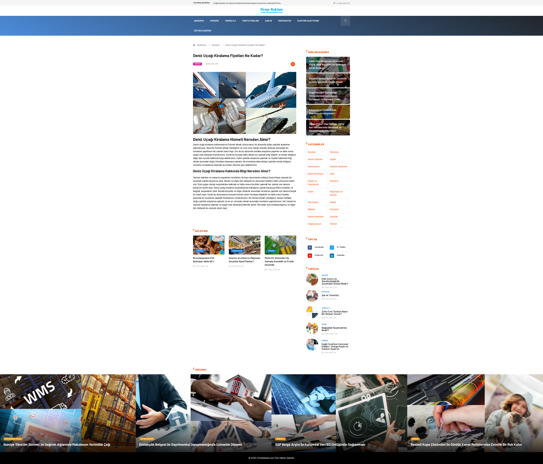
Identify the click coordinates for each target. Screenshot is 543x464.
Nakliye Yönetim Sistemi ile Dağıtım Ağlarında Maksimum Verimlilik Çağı (57, 444)
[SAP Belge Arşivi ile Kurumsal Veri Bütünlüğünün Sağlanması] (339, 413)
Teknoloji (230, 21)
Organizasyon (314, 224)
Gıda (332, 173)
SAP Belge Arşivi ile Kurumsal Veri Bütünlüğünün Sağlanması (320, 444)
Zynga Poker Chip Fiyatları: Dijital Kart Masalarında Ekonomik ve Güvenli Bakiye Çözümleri (249, 3)
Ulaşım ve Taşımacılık (313, 183)
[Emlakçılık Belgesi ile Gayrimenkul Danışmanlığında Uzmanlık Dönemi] (204, 413)
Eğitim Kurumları (316, 216)
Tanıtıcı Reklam (250, 21)
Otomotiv (334, 209)
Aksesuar (325, 292)
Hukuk (333, 202)
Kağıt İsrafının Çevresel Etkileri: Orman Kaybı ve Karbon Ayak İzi (335, 346)
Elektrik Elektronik (308, 21)
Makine (311, 209)
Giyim (310, 191)
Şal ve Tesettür (330, 295)
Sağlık (268, 21)
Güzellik (200, 251)
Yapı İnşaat (313, 202)
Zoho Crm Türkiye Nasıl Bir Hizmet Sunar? (334, 312)
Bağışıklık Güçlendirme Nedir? (334, 329)
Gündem (214, 21)
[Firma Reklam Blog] (271, 10)
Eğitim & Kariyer (202, 31)
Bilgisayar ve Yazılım (336, 193)
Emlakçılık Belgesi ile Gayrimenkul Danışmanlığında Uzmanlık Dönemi (190, 444)
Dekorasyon (284, 21)
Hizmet (333, 224)
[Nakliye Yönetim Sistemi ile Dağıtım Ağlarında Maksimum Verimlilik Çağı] (68, 413)
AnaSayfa (199, 21)
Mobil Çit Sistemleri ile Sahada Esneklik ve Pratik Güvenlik (279, 261)
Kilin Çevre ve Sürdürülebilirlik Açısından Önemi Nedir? (335, 281)
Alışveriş (334, 181)
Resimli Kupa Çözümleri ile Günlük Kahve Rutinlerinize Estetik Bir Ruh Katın (466, 444)
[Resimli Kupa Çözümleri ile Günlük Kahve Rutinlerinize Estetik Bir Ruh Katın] (475, 413)
